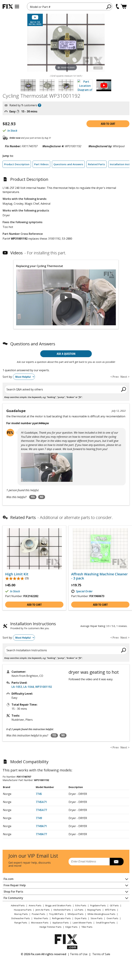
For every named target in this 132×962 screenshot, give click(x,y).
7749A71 (41, 826)
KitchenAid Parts (62, 909)
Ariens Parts (35, 905)
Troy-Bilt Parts (56, 914)
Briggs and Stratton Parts (58, 905)
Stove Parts (97, 918)
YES (33, 497)
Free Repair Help (15, 885)
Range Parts (20, 922)
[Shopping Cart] (124, 6)
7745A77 (41, 810)
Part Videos (41, 164)
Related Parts (96, 164)
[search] (109, 6)
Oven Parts (112, 918)
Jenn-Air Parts (43, 909)
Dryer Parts (81, 918)
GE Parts (114, 905)
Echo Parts (80, 905)
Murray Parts (21, 914)
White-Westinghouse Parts (101, 914)
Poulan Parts (38, 914)
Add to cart (108, 124)
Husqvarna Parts (23, 909)
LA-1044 (28, 687)
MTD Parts (110, 909)
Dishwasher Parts (20, 918)
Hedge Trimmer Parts (51, 926)
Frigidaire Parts (98, 905)
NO (41, 497)
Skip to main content (66, 8)
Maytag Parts (94, 909)
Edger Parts (71, 926)
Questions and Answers (68, 164)
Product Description (16, 164)
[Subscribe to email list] (117, 861)
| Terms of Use (77, 954)
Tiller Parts (86, 926)
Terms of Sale (101, 954)
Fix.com (8, 879)
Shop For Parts (13, 891)
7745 (39, 794)
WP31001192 (43, 687)
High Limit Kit (16, 574)
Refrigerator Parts (61, 918)
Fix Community (13, 898)
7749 (39, 818)
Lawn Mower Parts (82, 922)
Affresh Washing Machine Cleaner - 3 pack (99, 576)
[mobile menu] (17, 6)
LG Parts (79, 909)
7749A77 (41, 834)
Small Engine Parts (105, 922)
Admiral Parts (18, 905)
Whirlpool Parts (76, 914)
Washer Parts (41, 918)
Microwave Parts (39, 922)
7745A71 (41, 802)
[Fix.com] (8, 6)
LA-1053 (17, 687)
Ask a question (66, 354)
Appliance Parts (60, 922)
